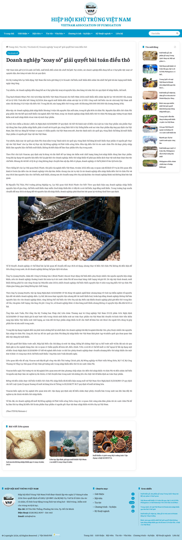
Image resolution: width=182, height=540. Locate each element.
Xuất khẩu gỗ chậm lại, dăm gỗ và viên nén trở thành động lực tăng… (167, 95)
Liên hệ (119, 33)
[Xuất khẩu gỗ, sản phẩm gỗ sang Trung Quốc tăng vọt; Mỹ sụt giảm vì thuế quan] (150, 55)
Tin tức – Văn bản (54, 33)
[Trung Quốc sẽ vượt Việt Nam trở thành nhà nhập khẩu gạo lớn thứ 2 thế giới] (150, 82)
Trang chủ (9, 33)
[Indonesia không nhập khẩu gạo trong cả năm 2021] (25, 445)
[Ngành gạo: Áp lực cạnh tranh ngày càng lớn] (150, 140)
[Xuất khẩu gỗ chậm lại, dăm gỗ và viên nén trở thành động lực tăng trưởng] (150, 95)
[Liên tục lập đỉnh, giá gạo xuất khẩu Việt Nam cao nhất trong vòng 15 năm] (69, 444)
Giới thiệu (22, 33)
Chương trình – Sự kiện (79, 33)
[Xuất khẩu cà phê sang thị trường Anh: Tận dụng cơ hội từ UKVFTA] (112, 442)
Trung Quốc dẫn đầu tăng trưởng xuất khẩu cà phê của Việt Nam (167, 119)
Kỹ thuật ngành (103, 33)
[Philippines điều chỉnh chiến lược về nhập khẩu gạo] (150, 163)
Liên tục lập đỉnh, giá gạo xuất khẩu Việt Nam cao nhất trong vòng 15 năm (67, 460)
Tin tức (23, 46)
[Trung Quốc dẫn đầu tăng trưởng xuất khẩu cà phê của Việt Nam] (150, 119)
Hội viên (36, 33)
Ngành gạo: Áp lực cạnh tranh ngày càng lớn (167, 140)
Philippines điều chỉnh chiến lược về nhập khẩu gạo (167, 164)
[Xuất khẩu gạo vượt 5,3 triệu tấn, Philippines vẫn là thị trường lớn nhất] (150, 152)
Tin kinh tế (33, 46)
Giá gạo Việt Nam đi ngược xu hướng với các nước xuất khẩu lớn (167, 130)
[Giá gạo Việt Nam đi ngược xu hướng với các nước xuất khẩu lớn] (150, 129)
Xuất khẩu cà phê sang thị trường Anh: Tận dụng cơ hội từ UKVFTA (110, 456)
